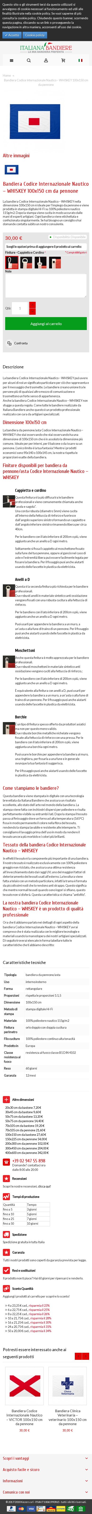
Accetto (13, 35)
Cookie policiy (35, 35)
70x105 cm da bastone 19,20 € (24, 1126)
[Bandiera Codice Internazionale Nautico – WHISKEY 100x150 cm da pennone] (11, 163)
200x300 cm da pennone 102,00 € (27, 1143)
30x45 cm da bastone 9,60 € (23, 1112)
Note (8, 271)
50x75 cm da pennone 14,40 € (24, 1121)
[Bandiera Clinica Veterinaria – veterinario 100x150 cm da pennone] (67, 1386)
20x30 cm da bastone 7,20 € (23, 1107)
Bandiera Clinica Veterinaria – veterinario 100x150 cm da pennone (68, 1417)
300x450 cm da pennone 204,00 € (27, 1148)
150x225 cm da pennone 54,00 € (26, 1139)
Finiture (24, 252)
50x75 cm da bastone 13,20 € (24, 1116)
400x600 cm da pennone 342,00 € (27, 1153)
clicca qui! (44, 1186)
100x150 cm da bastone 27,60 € (25, 1134)
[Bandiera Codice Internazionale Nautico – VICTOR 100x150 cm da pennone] (24, 1386)
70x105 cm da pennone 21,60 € (25, 1130)
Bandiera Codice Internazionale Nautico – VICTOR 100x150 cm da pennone (24, 1417)
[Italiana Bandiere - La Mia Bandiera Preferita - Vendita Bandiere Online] (46, 47)
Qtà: (8, 308)
